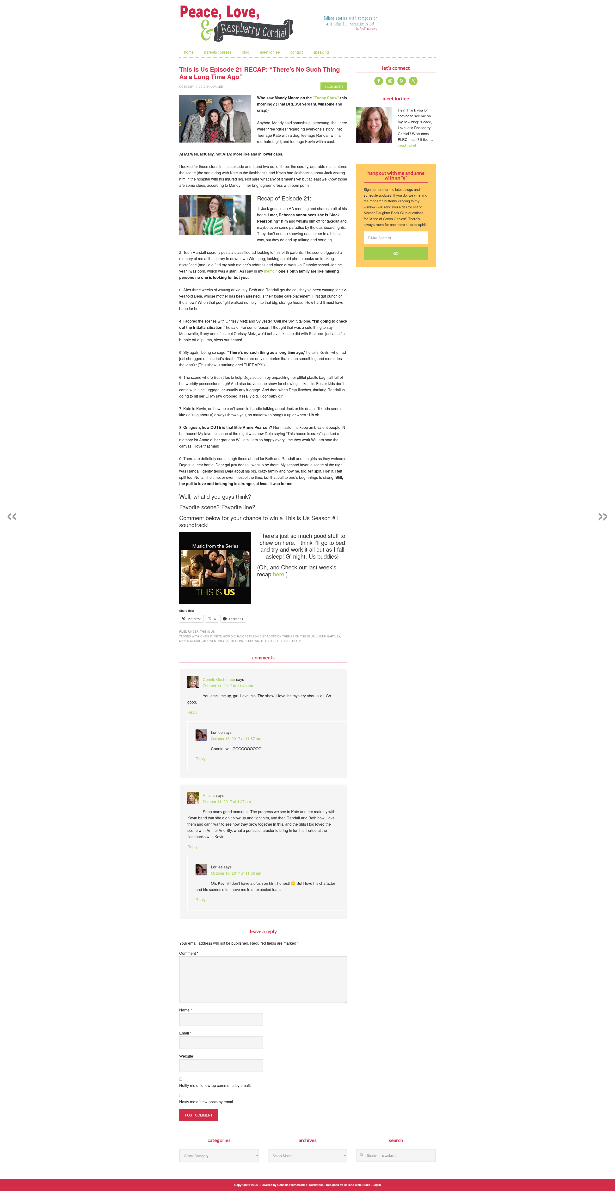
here (278, 574)
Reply (192, 712)
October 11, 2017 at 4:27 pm (227, 801)
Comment (188, 953)
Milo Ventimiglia (215, 641)
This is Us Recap (289, 641)
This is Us (207, 631)
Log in (377, 1185)
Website (186, 1056)
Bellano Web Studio (357, 1185)
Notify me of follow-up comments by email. (215, 1085)
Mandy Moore (190, 641)
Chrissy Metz (210, 636)
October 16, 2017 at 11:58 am (236, 873)
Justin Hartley (328, 636)
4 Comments (334, 86)
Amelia (209, 795)
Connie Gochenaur (219, 679)
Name (185, 1010)
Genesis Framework (291, 1185)
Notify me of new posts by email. (206, 1101)
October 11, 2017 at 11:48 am (228, 685)
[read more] (407, 145)
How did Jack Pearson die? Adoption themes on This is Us (269, 636)
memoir (270, 271)
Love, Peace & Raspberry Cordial (239, 23)
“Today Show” (326, 97)
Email (185, 1033)
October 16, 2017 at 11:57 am (236, 738)
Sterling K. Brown (244, 641)
